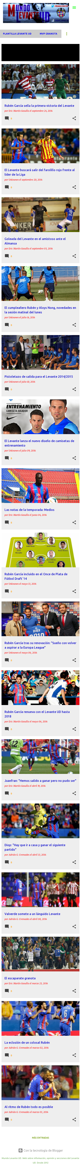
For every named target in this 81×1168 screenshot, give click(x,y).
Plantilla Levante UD (17, 33)
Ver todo (10, 57)
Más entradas (40, 1137)
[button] (74, 118)
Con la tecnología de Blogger (43, 1150)
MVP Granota (48, 33)
